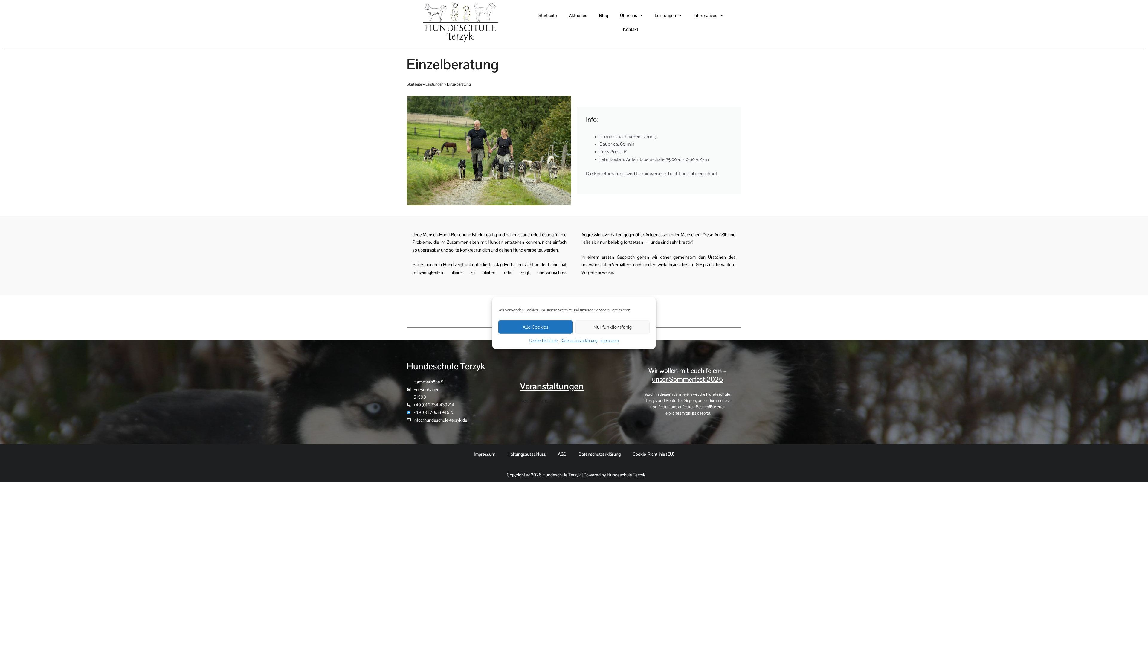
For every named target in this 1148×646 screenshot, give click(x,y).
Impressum (609, 341)
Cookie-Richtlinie (543, 341)
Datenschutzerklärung (579, 341)
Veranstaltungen (552, 386)
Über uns (628, 15)
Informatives (705, 15)
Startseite (547, 15)
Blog (603, 15)
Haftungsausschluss (526, 454)
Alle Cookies (535, 327)
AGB (562, 454)
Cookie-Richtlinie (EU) (653, 454)
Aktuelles (578, 15)
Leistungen (665, 15)
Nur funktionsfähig (612, 327)
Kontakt (630, 29)
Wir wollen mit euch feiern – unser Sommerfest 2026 (687, 375)
